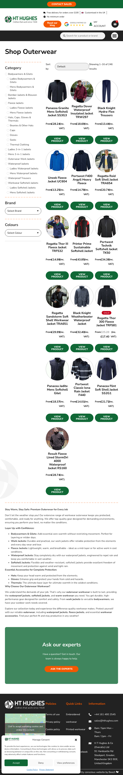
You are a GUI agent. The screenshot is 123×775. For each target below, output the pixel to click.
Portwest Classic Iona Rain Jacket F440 (82, 389)
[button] (75, 739)
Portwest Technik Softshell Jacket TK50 (106, 247)
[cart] (115, 24)
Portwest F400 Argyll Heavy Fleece (81, 179)
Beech (112, 772)
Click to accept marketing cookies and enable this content (25, 728)
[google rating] (75, 24)
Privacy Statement (46, 769)
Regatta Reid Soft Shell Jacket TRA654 (106, 179)
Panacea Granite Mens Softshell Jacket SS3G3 (57, 111)
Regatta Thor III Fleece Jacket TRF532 (57, 247)
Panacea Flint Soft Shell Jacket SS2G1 (106, 389)
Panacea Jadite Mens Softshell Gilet (57, 389)
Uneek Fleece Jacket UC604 (57, 179)
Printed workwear (75, 729)
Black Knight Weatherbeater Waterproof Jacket (82, 318)
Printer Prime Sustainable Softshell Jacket (82, 247)
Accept (16, 762)
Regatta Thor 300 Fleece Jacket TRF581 (106, 321)
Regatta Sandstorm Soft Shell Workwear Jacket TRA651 (57, 318)
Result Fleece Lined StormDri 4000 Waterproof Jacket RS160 (57, 461)
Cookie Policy (32, 769)
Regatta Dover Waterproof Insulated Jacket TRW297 (82, 111)
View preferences (66, 762)
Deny (41, 762)
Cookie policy (53, 729)
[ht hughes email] (103, 721)
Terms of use (53, 714)
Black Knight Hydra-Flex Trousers (106, 111)
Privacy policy (53, 722)
